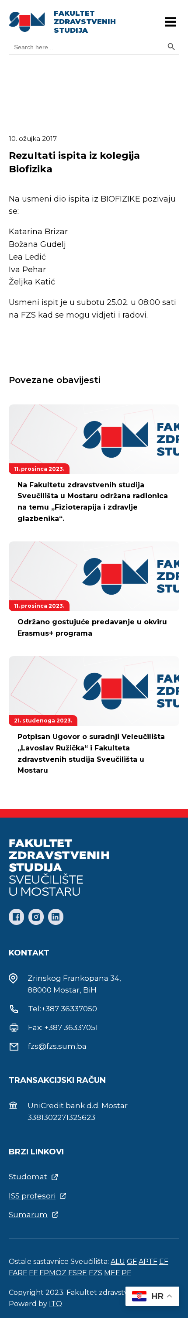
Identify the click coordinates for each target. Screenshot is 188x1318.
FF (33, 1273)
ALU (118, 1261)
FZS (95, 1273)
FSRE (77, 1273)
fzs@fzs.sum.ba (57, 1046)
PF (126, 1273)
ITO (55, 1304)
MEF (112, 1273)
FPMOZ (52, 1273)
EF (163, 1261)
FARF (18, 1273)
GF (132, 1261)
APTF (148, 1261)
